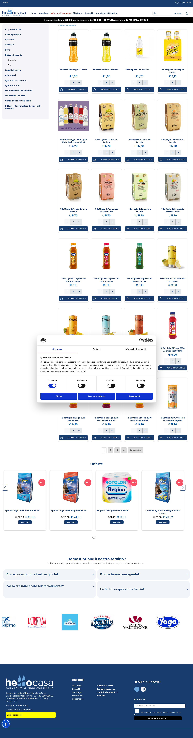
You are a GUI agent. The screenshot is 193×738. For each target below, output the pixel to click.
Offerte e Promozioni (61, 13)
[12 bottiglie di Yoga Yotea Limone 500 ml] (73, 257)
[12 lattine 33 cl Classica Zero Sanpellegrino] (172, 397)
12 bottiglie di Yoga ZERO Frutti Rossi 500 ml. (106, 419)
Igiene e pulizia (12, 85)
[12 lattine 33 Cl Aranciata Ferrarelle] (73, 327)
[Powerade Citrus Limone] (106, 48)
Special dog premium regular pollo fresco (162, 512)
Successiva (135, 450)
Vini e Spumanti (13, 34)
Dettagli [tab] (96, 349)
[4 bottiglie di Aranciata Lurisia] (172, 118)
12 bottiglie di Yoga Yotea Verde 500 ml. (139, 280)
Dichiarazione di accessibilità (19, 709)
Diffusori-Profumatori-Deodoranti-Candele (23, 107)
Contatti (89, 13)
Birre (7, 50)
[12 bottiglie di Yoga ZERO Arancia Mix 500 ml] (172, 327)
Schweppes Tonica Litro (138, 69)
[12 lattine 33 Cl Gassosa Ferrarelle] (106, 327)
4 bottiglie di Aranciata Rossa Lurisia (106, 210)
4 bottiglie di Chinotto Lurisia (106, 140)
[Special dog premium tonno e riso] (25, 489)
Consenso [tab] (57, 349)
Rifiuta (59, 396)
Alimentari (10, 75)
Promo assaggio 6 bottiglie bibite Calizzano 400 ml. (73, 140)
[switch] (81, 386)
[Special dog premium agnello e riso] (71, 489)
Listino (5, 2)
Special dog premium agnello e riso (68, 510)
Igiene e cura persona (16, 80)
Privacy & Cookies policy (17, 705)
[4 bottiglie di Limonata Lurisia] (139, 188)
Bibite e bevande (13, 55)
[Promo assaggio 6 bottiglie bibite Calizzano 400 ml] (73, 118)
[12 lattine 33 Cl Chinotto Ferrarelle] (139, 327)
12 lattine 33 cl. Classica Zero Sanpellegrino (173, 419)
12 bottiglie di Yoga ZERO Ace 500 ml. (73, 419)
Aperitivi (9, 44)
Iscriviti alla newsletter (158, 718)
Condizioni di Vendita (106, 13)
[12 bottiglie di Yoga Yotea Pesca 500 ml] (106, 257)
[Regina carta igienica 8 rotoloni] (117, 489)
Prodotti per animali (15, 95)
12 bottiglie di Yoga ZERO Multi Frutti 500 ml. (139, 419)
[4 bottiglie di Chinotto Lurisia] (106, 118)
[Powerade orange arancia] (73, 48)
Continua (25, 522)
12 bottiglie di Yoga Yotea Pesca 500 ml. (106, 280)
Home (33, 13)
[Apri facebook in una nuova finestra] (137, 691)
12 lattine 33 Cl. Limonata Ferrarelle (172, 280)
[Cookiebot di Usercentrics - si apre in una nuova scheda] (141, 340)
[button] (79, 82)
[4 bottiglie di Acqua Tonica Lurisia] (73, 188)
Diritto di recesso (14, 715)
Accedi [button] (178, 13)
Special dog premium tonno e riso (22, 510)
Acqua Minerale (13, 29)
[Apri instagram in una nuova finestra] (144, 691)
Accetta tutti (134, 396)
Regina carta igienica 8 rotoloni (113, 510)
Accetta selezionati (96, 396)
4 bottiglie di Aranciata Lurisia (172, 140)
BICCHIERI (9, 39)
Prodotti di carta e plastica (18, 90)
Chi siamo (77, 13)
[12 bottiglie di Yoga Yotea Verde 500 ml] (139, 257)
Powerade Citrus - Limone (106, 69)
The (9, 65)
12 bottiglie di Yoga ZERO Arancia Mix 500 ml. (173, 349)
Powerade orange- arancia (73, 69)
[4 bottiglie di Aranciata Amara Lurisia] (172, 188)
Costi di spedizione (105, 689)
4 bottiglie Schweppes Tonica (172, 71)
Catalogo (44, 13)
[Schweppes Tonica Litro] (139, 48)
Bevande (12, 60)
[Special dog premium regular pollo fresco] (163, 489)
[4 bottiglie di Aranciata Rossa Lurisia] (106, 188)
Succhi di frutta (13, 70)
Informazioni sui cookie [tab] (136, 349)
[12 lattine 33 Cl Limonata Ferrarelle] (172, 257)
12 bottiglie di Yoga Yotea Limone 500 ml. (73, 280)
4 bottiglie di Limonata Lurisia (139, 210)
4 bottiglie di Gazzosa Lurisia (139, 140)
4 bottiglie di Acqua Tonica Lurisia (73, 210)
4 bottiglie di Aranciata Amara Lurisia (172, 210)
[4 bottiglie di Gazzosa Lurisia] (139, 118)
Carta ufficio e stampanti (18, 101)
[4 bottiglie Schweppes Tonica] (172, 48)
